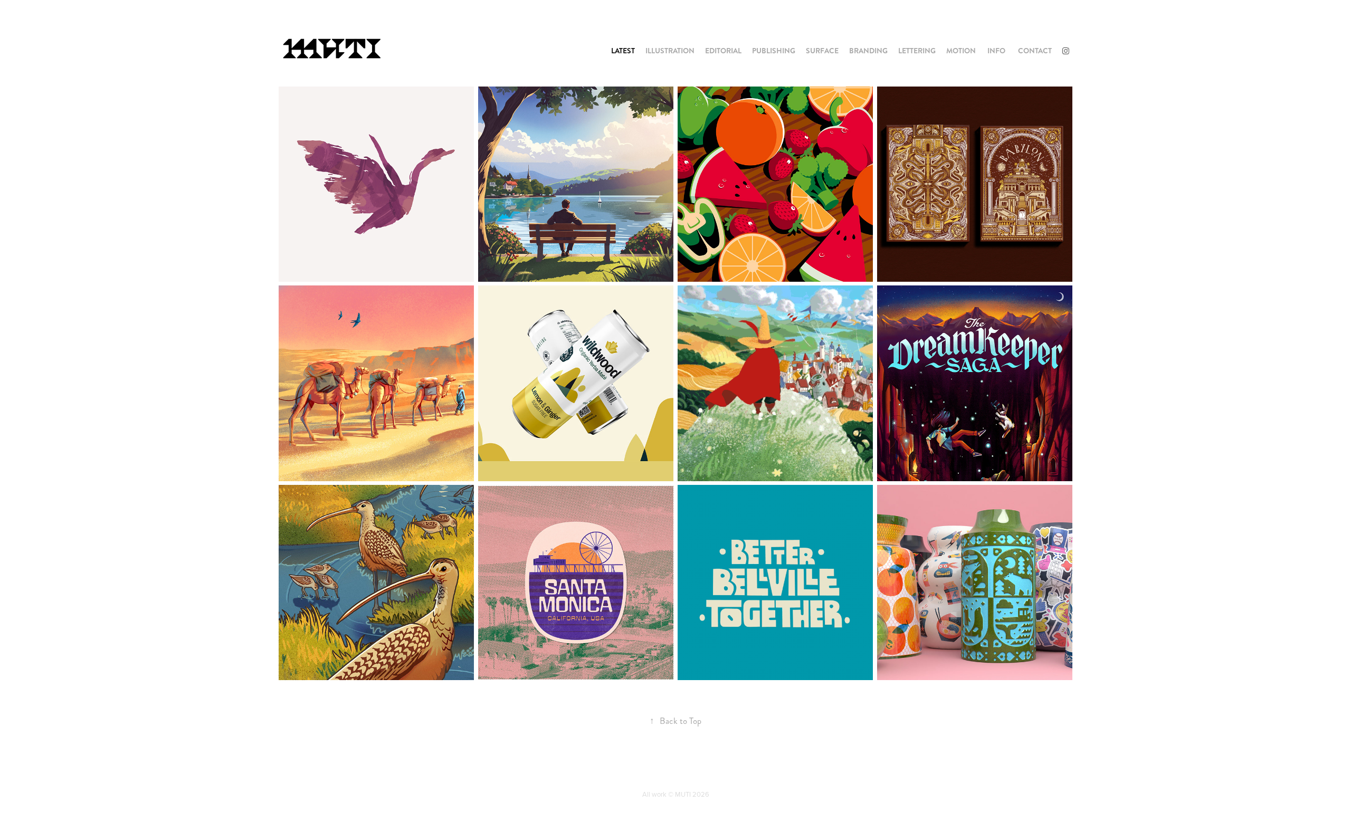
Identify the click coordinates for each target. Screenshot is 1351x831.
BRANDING (868, 50)
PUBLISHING (773, 50)
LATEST (623, 50)
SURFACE (822, 50)
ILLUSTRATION (669, 50)
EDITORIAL (723, 50)
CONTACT (1035, 50)
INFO (996, 50)
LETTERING (917, 50)
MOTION (961, 50)
